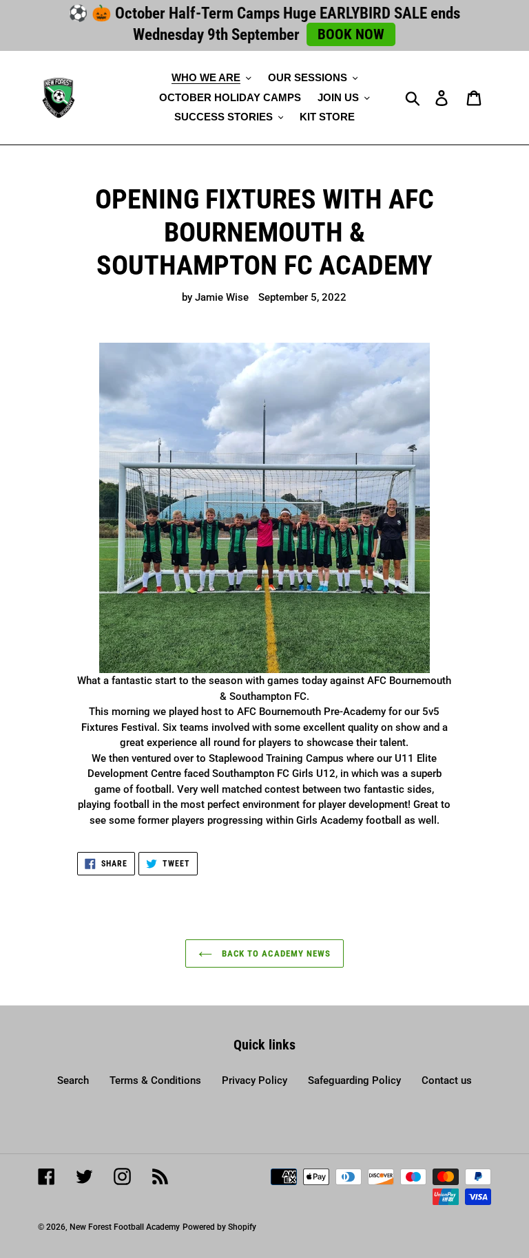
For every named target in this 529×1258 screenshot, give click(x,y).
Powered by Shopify (219, 1227)
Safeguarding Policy (354, 1080)
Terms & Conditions (155, 1080)
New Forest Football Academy (125, 1227)
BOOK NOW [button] (351, 34)
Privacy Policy (254, 1080)
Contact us (447, 1080)
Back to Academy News (275, 953)
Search (73, 1080)
